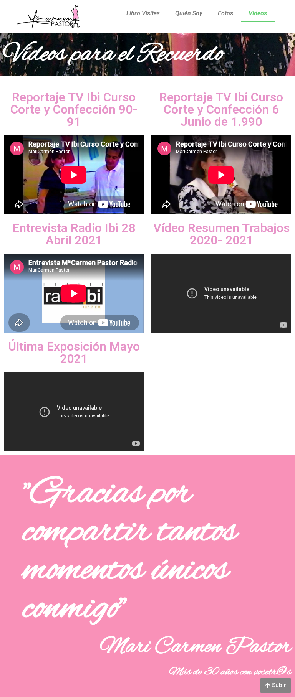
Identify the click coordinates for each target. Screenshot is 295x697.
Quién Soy (188, 13)
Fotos (225, 13)
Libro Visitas (143, 13)
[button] (275, 685)
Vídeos (258, 13)
